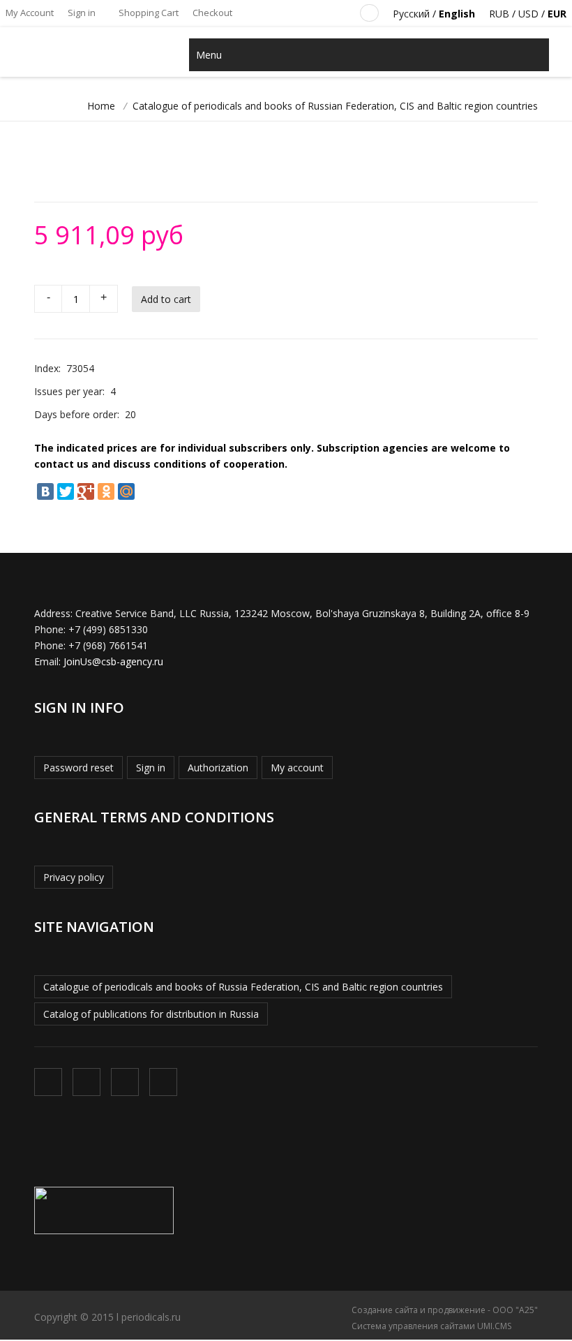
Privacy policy (73, 877)
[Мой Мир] (126, 491)
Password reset (78, 767)
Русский (411, 13)
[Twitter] (65, 491)
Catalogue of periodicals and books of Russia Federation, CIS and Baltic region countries (243, 986)
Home (101, 105)
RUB (499, 13)
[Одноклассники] (106, 491)
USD (528, 13)
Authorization (218, 767)
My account (297, 767)
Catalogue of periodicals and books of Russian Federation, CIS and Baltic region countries (335, 105)
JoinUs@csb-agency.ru (113, 661)
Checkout (212, 12)
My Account (30, 12)
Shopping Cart (147, 12)
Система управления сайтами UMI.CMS (431, 1326)
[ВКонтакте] (45, 491)
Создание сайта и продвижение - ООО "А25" (445, 1310)
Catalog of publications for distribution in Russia (151, 1014)
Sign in (82, 12)
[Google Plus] (85, 491)
